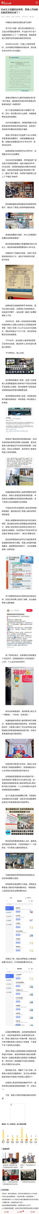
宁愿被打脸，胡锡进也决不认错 (12, 1202)
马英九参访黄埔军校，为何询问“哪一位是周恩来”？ (18, 1196)
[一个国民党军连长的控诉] (28, 1175)
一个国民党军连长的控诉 (27, 1182)
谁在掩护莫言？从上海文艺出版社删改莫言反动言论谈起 (20, 1199)
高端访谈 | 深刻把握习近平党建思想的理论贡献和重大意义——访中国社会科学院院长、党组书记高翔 (10, 1166)
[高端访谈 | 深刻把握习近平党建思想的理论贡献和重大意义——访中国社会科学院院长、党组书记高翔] (10, 1158)
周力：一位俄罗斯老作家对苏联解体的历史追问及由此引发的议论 (10, 1183)
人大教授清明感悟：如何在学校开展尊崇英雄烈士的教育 (20, 1208)
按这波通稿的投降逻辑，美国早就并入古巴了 (16, 1205)
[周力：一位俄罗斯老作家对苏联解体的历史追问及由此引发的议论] (10, 1175)
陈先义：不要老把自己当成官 (27, 1166)
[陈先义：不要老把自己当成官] (28, 1158)
